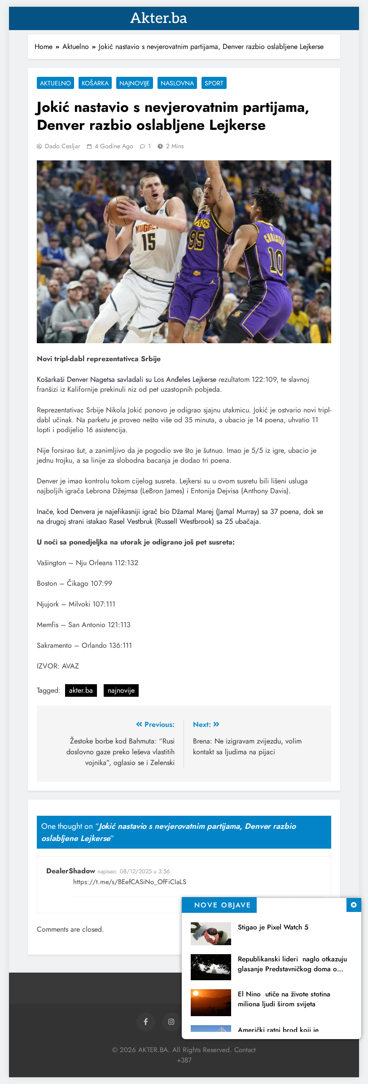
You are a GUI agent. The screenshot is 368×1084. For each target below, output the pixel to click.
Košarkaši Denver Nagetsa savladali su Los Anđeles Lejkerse (126, 379)
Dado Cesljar (62, 146)
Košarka (95, 83)
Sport (214, 83)
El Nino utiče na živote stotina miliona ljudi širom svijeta (284, 999)
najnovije (121, 690)
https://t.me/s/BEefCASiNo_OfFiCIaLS (129, 882)
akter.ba (81, 690)
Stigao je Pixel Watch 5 (273, 927)
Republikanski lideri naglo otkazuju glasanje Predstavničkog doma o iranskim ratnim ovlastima (292, 969)
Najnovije (134, 83)
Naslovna (177, 83)
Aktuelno (55, 83)
